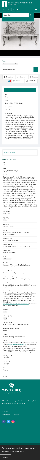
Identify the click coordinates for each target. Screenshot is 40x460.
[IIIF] (9, 81)
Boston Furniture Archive (10, 64)
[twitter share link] (8, 421)
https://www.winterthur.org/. (17, 345)
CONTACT (5, 412)
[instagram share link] (13, 421)
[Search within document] (35, 69)
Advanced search (8, 19)
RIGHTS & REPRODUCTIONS (10, 414)
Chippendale (7, 259)
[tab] (20, 90)
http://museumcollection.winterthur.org (16, 304)
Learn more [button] (19, 451)
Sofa (5, 220)
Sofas (5, 312)
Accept (5, 457)
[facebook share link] (4, 421)
